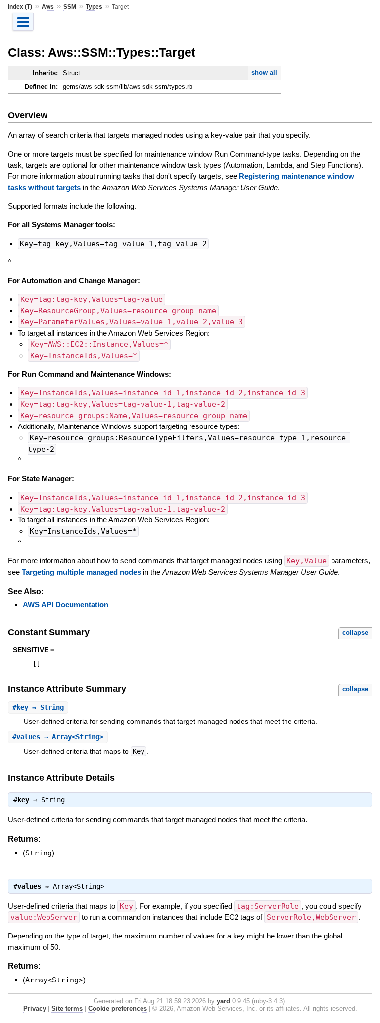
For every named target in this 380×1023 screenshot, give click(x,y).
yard (223, 1001)
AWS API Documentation (65, 604)
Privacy (34, 1008)
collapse (355, 632)
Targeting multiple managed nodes (81, 572)
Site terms (67, 1008)
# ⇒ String (38, 707)
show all (264, 72)
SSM (69, 6)
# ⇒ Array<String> (57, 737)
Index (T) (20, 6)
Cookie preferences (117, 1008)
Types (94, 6)
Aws (48, 6)
